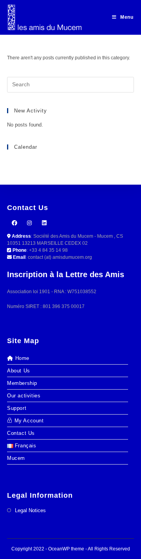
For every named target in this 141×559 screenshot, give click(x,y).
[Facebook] (14, 223)
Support (16, 408)
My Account (29, 421)
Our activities (23, 396)
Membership (22, 383)
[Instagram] (29, 223)
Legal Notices (30, 510)
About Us (18, 371)
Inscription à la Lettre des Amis (65, 274)
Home (22, 358)
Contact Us (21, 433)
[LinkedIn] (44, 223)
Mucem (16, 458)
